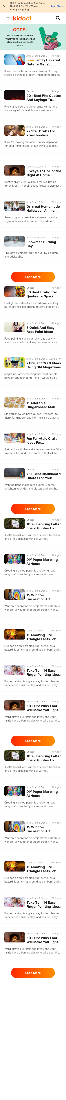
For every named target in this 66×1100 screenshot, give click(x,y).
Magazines (11, 374)
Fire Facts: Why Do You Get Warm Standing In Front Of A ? (42, 990)
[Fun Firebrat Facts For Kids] (14, 1022)
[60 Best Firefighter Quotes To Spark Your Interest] (14, 291)
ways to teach (47, 145)
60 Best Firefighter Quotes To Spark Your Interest (41, 294)
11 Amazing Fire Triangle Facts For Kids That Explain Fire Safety (41, 637)
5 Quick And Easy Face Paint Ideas (40, 330)
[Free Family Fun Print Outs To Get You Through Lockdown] (14, 59)
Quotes (30, 91)
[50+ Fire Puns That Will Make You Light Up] (14, 705)
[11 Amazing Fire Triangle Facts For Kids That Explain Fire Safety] (14, 634)
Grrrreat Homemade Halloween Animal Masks (43, 209)
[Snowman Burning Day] (14, 241)
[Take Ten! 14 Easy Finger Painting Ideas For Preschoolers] (14, 670)
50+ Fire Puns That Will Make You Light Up (42, 708)
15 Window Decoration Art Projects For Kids (40, 597)
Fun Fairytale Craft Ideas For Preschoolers (41, 441)
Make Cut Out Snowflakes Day (39, 1061)
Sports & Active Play (36, 166)
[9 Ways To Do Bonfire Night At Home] (14, 170)
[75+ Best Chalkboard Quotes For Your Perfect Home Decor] (14, 473)
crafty (13, 449)
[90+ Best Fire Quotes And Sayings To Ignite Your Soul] (14, 95)
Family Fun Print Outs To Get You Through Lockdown (43, 62)
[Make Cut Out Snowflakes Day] (14, 1058)
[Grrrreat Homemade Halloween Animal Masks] (14, 206)
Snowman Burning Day (41, 244)
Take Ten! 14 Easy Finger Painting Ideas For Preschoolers (43, 673)
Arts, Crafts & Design (36, 55)
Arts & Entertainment (36, 237)
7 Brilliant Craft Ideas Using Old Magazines (43, 365)
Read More (56, 6)
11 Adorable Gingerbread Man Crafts (40, 405)
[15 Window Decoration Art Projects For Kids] (14, 594)
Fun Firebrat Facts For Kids (43, 1026)
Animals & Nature (35, 1019)
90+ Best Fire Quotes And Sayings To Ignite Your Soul (43, 98)
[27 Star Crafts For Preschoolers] (14, 130)
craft (14, 574)
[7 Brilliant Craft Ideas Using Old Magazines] (14, 362)
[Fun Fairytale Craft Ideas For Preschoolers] (14, 438)
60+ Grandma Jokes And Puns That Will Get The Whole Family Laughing (27, 6)
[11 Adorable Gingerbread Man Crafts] (14, 402)
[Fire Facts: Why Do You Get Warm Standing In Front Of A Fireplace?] (14, 987)
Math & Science (34, 630)
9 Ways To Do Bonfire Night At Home (43, 173)
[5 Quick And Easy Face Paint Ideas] (14, 327)
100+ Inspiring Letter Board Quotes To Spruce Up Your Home (43, 526)
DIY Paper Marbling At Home (42, 562)
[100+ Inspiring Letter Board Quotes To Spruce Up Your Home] (14, 523)
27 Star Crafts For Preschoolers (40, 133)
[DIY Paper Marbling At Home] (14, 559)
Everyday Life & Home (36, 701)
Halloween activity (46, 217)
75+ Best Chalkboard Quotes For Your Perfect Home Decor (43, 476)
